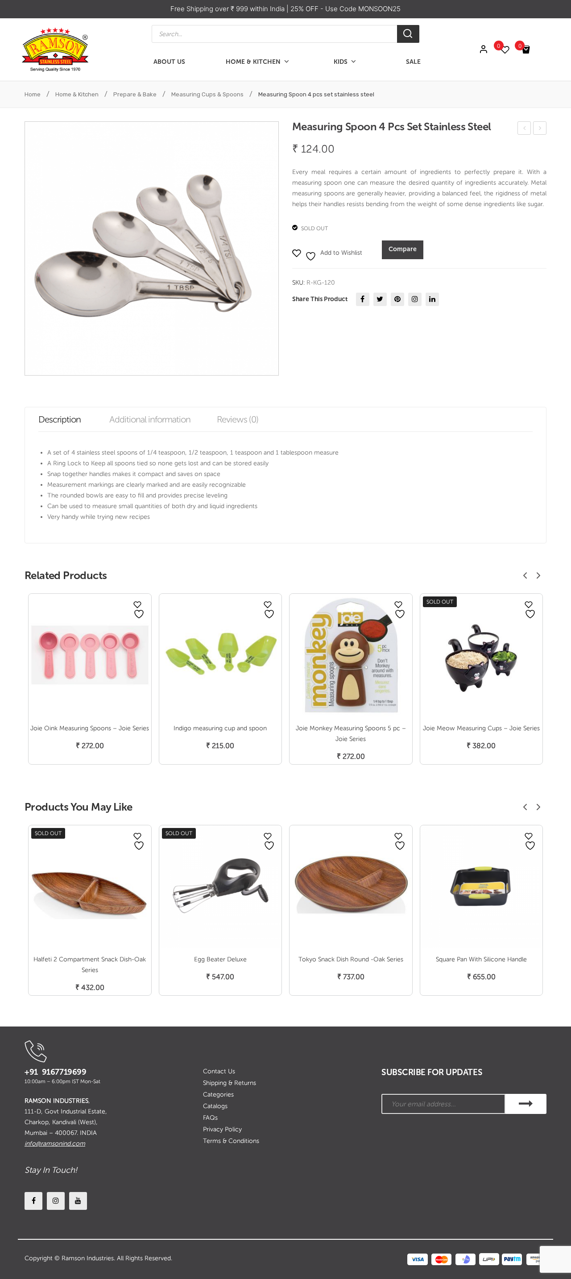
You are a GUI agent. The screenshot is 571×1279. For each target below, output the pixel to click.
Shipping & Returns (229, 1083)
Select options (481, 736)
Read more (89, 978)
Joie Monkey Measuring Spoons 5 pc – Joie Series (351, 733)
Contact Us (219, 1071)
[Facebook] (362, 299)
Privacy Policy (222, 1129)
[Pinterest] (397, 299)
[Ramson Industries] (54, 49)
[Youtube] (78, 1201)
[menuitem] (169, 62)
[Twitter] (380, 299)
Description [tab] (59, 419)
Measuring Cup (524, 129)
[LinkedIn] (432, 299)
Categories (218, 1094)
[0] (509, 49)
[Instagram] (415, 299)
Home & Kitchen (77, 94)
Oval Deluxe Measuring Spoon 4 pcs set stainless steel (540, 129)
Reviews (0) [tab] (237, 419)
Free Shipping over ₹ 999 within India (228, 8)
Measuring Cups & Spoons (207, 94)
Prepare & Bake (135, 94)
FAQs (210, 1117)
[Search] (408, 34)
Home (33, 94)
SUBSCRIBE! (525, 1104)
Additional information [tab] (149, 419)
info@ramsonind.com (55, 1143)
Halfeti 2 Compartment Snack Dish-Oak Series (89, 964)
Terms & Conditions (231, 1141)
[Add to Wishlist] (137, 604)
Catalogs (215, 1106)
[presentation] (525, 575)
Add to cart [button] (90, 736)
